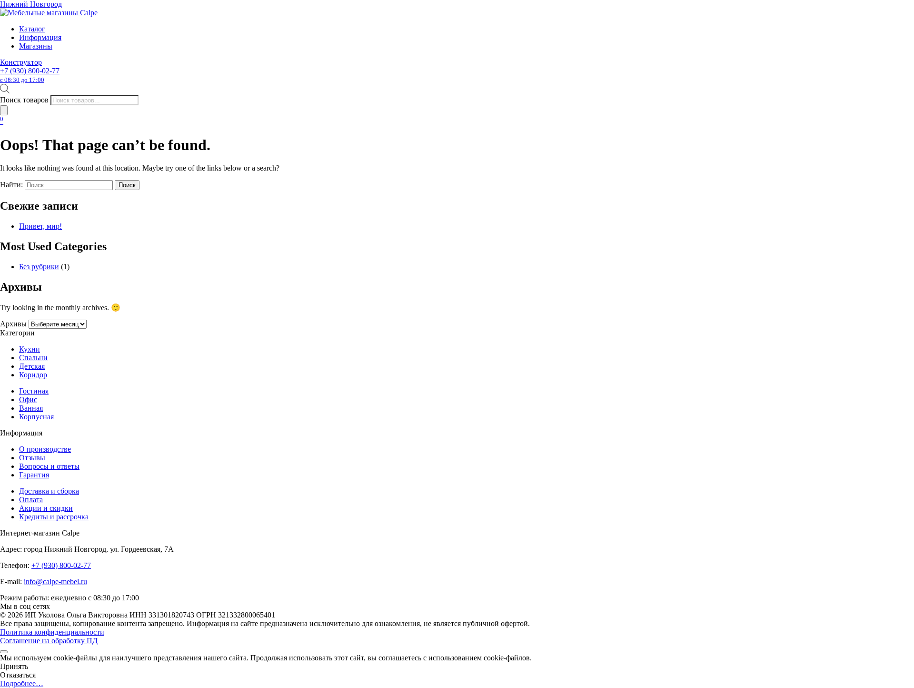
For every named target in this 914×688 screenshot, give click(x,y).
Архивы (13, 324)
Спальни (33, 358)
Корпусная (36, 417)
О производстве (45, 449)
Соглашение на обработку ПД (49, 641)
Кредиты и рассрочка (54, 517)
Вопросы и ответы (49, 466)
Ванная (31, 408)
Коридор (33, 375)
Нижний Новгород (31, 4)
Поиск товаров (24, 100)
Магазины (35, 46)
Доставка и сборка (49, 491)
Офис (28, 399)
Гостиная (34, 391)
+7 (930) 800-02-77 (30, 75)
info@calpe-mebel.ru (55, 581)
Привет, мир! (40, 226)
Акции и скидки (46, 508)
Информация (40, 37)
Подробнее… (21, 683)
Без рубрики (39, 267)
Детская (32, 366)
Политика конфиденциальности (52, 632)
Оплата (31, 500)
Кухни (29, 349)
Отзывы (32, 458)
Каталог (32, 29)
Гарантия (34, 475)
